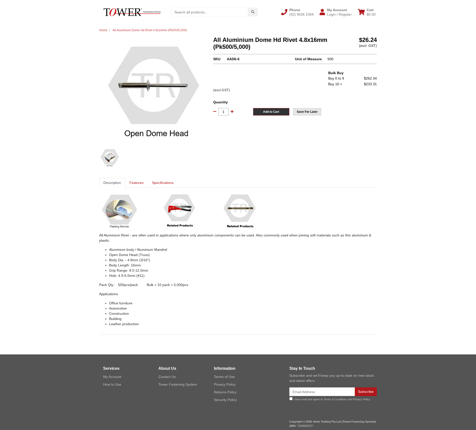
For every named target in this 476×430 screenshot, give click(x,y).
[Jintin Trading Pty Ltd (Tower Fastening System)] (132, 12)
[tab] (112, 183)
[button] (297, 12)
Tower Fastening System (177, 384)
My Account (112, 377)
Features (136, 183)
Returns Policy (225, 392)
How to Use (112, 384)
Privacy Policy (225, 384)
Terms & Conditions (335, 399)
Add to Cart (271, 112)
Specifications (163, 183)
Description (112, 183)
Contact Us (167, 377)
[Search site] (253, 12)
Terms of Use (224, 377)
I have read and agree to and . (332, 399)
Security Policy (225, 400)
